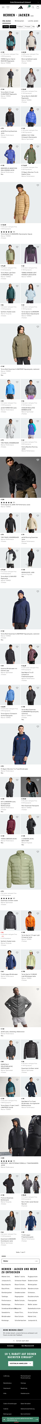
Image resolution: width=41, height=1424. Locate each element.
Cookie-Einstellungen (10, 1403)
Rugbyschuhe (32, 1277)
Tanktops (5, 1296)
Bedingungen (7, 1414)
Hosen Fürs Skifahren (19, 1313)
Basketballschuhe (34, 1308)
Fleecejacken (32, 1300)
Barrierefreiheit (25, 1414)
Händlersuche (25, 1393)
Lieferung (6, 1376)
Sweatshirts (6, 1312)
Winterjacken (32, 1284)
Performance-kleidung (20, 1305)
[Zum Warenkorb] (37, 7)
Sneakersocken (20, 1292)
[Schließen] (4, 1419)
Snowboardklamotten (9, 1308)
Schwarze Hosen (20, 1280)
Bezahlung (24, 1388)
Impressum (6, 1388)
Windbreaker (6, 1316)
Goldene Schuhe (20, 1288)
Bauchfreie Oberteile (5, 1289)
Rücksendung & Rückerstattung (26, 1377)
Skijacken (18, 1308)
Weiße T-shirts (20, 1277)
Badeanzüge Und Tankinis (6, 1305)
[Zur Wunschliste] (8, 7)
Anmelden (10, 1346)
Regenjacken (19, 1296)
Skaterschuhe (33, 1280)
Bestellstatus (7, 1383)
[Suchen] (33, 7)
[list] (20, 21)
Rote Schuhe (19, 1316)
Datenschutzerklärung (28, 1409)
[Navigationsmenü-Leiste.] (3, 7)
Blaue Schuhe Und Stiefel (19, 1285)
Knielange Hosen (5, 1321)
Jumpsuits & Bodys (6, 1281)
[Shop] (20, 8)
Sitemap (23, 1383)
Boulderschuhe (33, 1296)
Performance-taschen (6, 1301)
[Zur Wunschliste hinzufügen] (17, 34)
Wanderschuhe (33, 1288)
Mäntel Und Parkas (6, 1277)
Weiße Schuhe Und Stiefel (19, 1301)
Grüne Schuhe (33, 1312)
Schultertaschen (20, 1320)
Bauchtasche (6, 1284)
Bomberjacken (7, 1292)
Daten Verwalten (26, 1403)
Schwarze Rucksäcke (32, 1293)
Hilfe (4, 1393)
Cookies (5, 1409)
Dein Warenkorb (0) (28, 1346)
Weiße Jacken (32, 1304)
